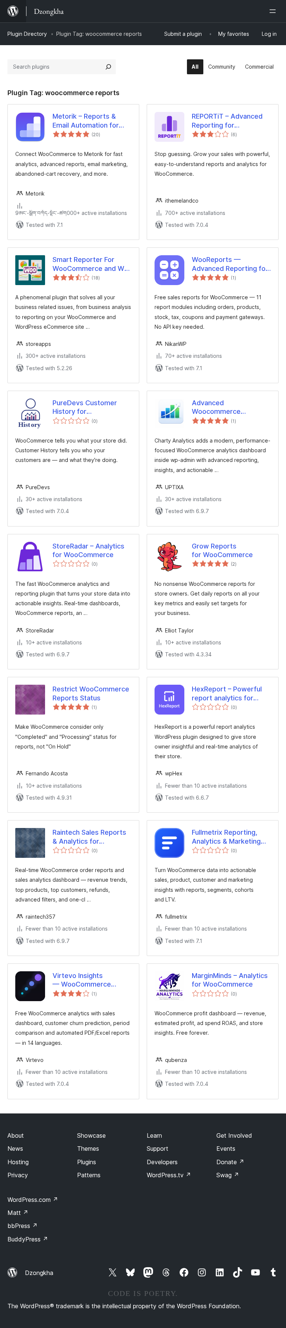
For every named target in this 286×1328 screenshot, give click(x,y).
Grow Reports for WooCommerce (222, 550)
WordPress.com (32, 1199)
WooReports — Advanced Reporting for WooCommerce (230, 264)
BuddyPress (27, 1239)
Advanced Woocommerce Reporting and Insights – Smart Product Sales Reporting (216, 407)
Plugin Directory (27, 34)
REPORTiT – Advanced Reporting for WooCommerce (227, 120)
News (15, 1148)
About (15, 1135)
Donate (230, 1162)
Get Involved (234, 1135)
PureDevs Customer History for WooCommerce (85, 407)
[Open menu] (274, 11)
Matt (17, 1212)
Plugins (86, 1162)
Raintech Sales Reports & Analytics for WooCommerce (89, 837)
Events (225, 1148)
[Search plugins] (108, 66)
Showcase (91, 1135)
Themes (88, 1148)
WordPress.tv (169, 1175)
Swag (227, 1175)
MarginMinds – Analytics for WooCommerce (230, 980)
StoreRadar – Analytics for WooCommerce (88, 550)
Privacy (17, 1175)
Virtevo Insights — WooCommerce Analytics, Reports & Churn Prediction (85, 980)
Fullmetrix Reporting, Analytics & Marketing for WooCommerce (226, 837)
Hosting (18, 1162)
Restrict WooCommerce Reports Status (91, 693)
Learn (154, 1135)
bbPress (22, 1225)
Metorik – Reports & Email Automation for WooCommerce (86, 120)
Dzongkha (39, 1273)
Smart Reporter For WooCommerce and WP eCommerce (90, 264)
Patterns (89, 1175)
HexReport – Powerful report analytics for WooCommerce (227, 693)
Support (157, 1148)
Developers (162, 1162)
